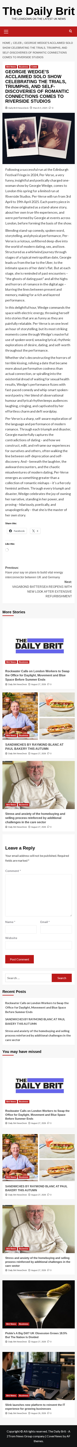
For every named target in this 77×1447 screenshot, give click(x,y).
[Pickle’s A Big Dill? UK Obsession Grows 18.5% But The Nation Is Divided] (38, 1304)
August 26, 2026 (38, 1413)
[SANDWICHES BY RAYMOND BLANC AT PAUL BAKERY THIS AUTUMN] (38, 716)
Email (45, 922)
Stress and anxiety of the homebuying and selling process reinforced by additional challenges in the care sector (35, 818)
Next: (42, 589)
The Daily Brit (38, 11)
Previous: (34, 572)
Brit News (11, 67)
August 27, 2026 (38, 684)
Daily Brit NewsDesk (18, 107)
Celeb (34, 67)
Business (23, 67)
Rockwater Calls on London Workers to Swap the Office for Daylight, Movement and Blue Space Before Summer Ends (37, 675)
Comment (13, 870)
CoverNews (54, 1436)
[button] (6, 31)
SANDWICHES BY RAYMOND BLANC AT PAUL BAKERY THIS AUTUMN (35, 1021)
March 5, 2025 (40, 107)
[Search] (70, 31)
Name (10, 922)
